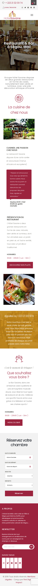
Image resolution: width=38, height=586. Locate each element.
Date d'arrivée (10, 453)
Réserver (19, 493)
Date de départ (10, 462)
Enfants (8, 481)
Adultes (8, 472)
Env (31, 547)
